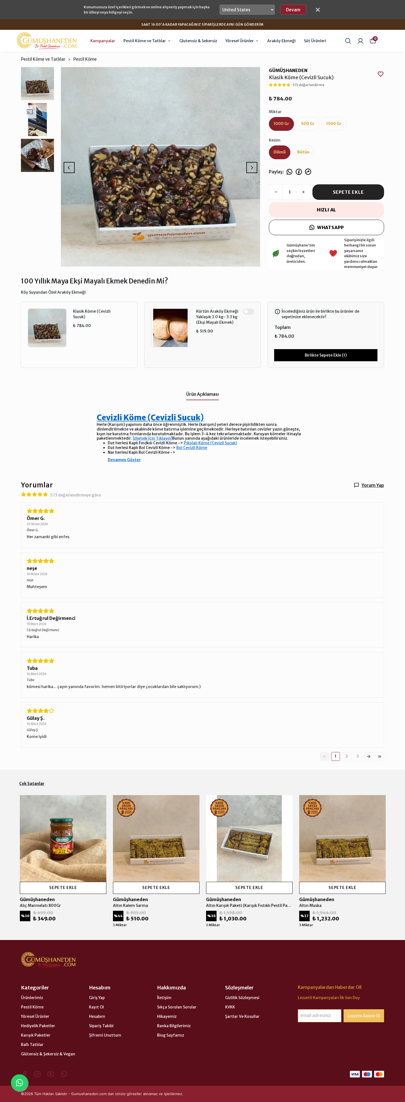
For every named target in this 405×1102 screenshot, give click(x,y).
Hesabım (97, 1016)
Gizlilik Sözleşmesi (242, 997)
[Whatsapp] (64, 1074)
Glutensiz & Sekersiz (198, 40)
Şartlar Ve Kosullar (242, 1016)
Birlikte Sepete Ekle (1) (326, 355)
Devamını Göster (124, 459)
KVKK (230, 1007)
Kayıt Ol (96, 1007)
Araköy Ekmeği (281, 40)
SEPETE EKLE (348, 192)
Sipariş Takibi (101, 1025)
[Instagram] (37, 1074)
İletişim (164, 997)
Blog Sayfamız (170, 1035)
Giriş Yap (97, 997)
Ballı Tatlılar (32, 1044)
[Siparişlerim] (360, 41)
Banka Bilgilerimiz (174, 1025)
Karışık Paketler (35, 1035)
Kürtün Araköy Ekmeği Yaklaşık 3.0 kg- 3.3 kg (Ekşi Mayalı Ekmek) (217, 317)
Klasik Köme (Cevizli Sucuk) (91, 314)
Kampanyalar (102, 40)
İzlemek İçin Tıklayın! (152, 438)
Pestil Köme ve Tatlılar (144, 40)
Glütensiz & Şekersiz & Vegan (48, 1053)
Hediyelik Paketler (38, 1025)
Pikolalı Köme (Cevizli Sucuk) (210, 442)
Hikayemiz (167, 1016)
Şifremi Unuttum (105, 1035)
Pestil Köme (85, 59)
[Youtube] (50, 1074)
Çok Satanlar (31, 783)
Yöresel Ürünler (239, 40)
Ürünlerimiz (32, 997)
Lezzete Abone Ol (364, 1015)
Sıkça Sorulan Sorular (176, 1007)
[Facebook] (24, 1074)
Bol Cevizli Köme (191, 447)
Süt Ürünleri (315, 40)
